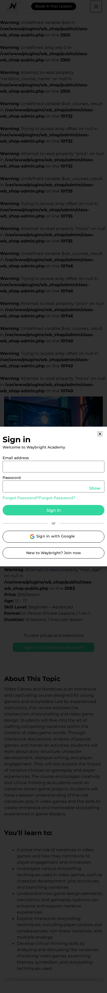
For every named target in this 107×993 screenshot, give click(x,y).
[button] (100, 434)
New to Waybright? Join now (53, 552)
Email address (16, 458)
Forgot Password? (21, 497)
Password (12, 477)
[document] (53, 496)
